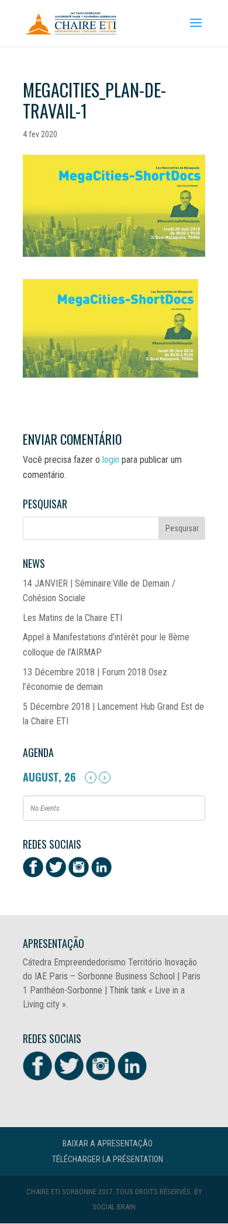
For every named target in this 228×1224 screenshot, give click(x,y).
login (110, 459)
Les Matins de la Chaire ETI (72, 617)
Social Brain (114, 1206)
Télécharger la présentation (107, 1159)
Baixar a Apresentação (108, 1143)
